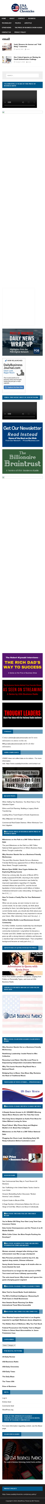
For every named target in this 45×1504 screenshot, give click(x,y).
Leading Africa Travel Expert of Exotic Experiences (20, 815)
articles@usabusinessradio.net (19, 738)
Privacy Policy (20, 32)
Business (31, 18)
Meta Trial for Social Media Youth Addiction (19, 1292)
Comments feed (8, 1406)
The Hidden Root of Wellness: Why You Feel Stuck (22, 1324)
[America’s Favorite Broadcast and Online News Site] (22, 1033)
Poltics (18, 23)
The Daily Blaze (8, 1377)
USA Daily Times (33, 1286)
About (11, 18)
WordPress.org (7, 1410)
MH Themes (35, 1501)
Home (4, 18)
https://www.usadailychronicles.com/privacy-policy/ (19, 1494)
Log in (4, 1398)
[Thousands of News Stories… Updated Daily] (22, 1101)
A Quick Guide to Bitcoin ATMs (13, 1200)
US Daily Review (34, 1106)
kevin (28, 49)
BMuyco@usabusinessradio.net (13, 744)
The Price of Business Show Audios (28, 27)
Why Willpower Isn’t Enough (12, 819)
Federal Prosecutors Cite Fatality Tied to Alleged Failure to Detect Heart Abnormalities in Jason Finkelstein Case (21, 1330)
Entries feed (6, 1402)
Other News (6, 27)
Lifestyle (28, 23)
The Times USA (31, 1311)
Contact (21, 18)
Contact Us (6, 32)
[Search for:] (22, 75)
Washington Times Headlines (16, 1245)
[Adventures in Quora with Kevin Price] (22, 974)
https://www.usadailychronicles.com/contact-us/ (23, 763)
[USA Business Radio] (22, 1478)
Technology (7, 23)
